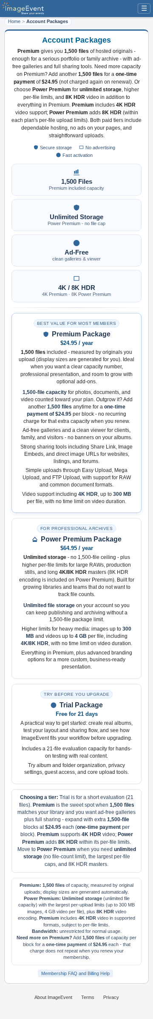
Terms (87, 997)
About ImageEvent (53, 997)
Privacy (111, 997)
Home (14, 21)
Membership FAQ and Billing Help (75, 973)
